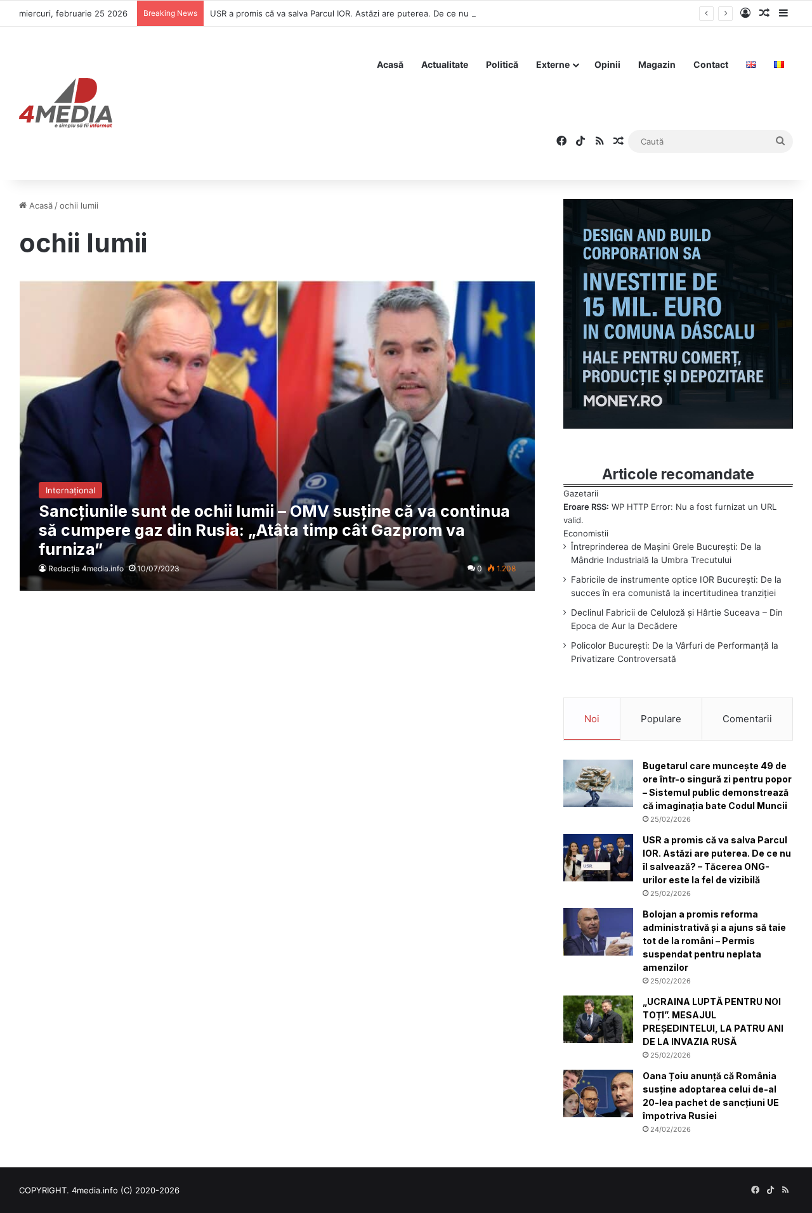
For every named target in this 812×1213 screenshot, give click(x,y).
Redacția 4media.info (86, 568)
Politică (502, 64)
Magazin (657, 64)
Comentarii (747, 719)
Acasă (390, 64)
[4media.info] (65, 103)
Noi (591, 719)
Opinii (607, 64)
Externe (553, 64)
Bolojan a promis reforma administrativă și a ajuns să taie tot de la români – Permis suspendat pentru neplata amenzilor (714, 941)
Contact (710, 64)
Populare (661, 719)
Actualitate (444, 64)
